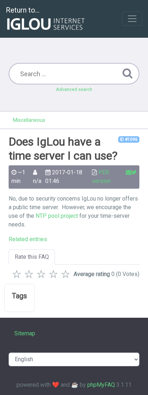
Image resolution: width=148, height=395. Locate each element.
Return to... (23, 10)
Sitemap (24, 333)
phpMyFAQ (101, 384)
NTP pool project (57, 215)
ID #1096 (129, 139)
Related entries (28, 239)
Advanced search (74, 89)
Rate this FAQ (32, 256)
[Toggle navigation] (132, 19)
